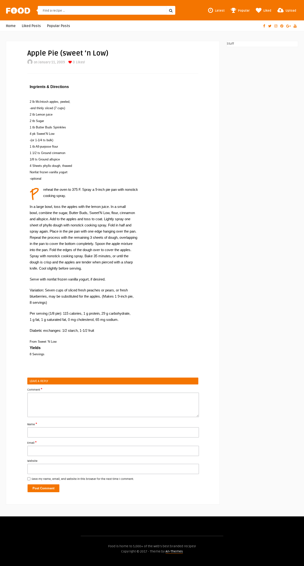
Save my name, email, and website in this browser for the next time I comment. (83, 479)
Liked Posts (31, 26)
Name (32, 424)
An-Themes (174, 551)
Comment (34, 389)
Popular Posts (58, 26)
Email (32, 442)
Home (11, 26)
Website (32, 461)
